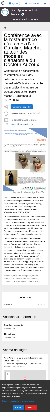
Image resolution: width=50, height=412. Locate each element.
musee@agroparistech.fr (22, 124)
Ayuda (15, 3)
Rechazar (31, 407)
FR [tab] (5, 28)
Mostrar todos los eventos (25, 19)
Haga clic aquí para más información (18, 401)
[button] (25, 379)
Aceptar (18, 407)
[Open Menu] (45, 3)
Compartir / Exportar (22, 107)
